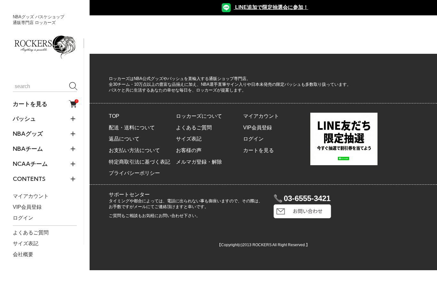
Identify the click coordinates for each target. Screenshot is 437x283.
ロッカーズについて (199, 116)
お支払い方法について (134, 150)
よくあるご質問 (31, 232)
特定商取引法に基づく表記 (139, 162)
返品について (124, 139)
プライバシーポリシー (134, 173)
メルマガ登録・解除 (199, 162)
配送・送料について (132, 127)
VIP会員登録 (27, 207)
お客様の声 (189, 150)
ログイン (23, 218)
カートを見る (45, 104)
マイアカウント (31, 196)
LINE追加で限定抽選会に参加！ (271, 7)
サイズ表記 (25, 243)
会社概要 (23, 254)
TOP (114, 116)
